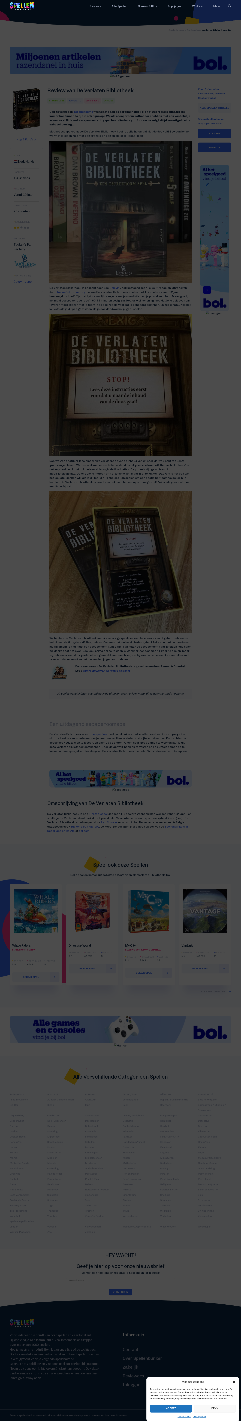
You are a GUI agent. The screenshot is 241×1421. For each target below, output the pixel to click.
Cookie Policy (184, 1416)
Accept (171, 1408)
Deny (214, 1408)
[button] (234, 1382)
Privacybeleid (199, 1416)
